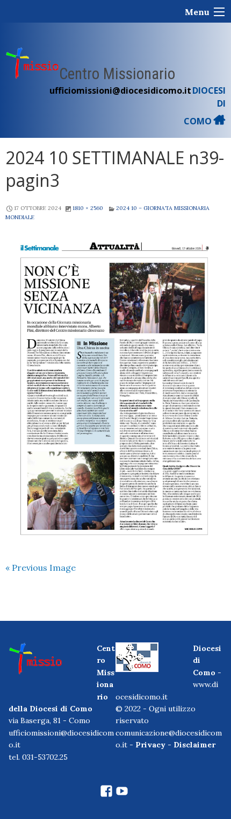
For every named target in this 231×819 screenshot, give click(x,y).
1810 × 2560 (88, 208)
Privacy (150, 745)
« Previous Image (40, 567)
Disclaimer (194, 745)
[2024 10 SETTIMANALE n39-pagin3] (115, 390)
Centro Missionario (117, 74)
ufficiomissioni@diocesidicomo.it (120, 90)
